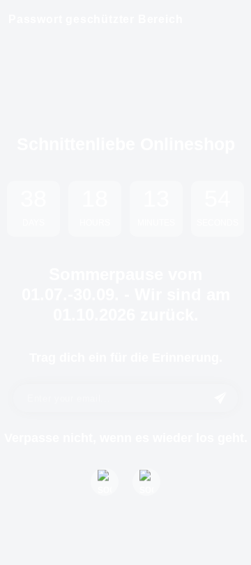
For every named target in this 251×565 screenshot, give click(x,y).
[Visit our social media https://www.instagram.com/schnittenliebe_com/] (146, 482)
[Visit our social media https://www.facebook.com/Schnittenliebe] (105, 482)
